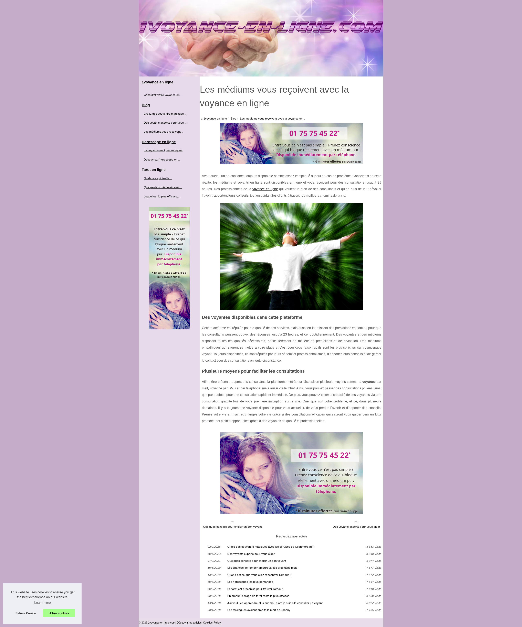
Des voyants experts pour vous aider (356, 526)
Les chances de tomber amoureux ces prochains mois (262, 567)
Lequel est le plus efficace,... (162, 196)
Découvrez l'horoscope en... (162, 159)
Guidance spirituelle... (158, 178)
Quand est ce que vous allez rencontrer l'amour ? (259, 574)
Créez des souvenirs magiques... (165, 113)
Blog (233, 118)
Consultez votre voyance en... (163, 94)
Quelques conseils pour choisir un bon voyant (232, 526)
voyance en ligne (265, 189)
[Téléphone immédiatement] (291, 163)
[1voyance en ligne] (261, 38)
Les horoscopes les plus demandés (250, 581)
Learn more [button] (42, 602)
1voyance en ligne (215, 118)
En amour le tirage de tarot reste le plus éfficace (258, 595)
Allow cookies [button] (59, 613)
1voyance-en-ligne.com (161, 622)
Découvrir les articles (189, 622)
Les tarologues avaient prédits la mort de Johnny (258, 609)
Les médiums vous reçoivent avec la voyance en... (272, 118)
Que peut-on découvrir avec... (163, 187)
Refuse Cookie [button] (25, 613)
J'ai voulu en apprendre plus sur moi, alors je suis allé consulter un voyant (275, 603)
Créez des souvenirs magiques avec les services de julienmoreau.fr (270, 546)
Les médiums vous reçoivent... (163, 131)
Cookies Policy (212, 622)
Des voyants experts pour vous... (165, 122)
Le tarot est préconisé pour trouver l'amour (255, 588)
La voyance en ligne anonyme (163, 150)
